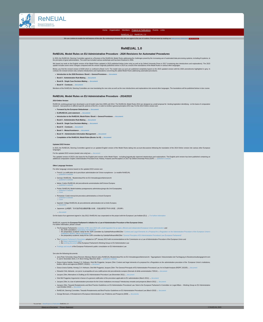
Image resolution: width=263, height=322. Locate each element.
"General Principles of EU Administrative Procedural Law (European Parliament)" (152, 235)
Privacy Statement (66, 307)
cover (61, 192)
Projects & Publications (141, 30)
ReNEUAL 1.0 (127, 35)
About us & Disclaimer (50, 307)
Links (162, 30)
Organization (114, 30)
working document (70, 243)
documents (135, 294)
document (113, 74)
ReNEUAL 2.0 (140, 35)
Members (126, 30)
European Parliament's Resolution (72, 239)
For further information (158, 216)
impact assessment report (72, 241)
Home (104, 30)
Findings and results (64, 246)
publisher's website (164, 158)
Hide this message (193, 38)
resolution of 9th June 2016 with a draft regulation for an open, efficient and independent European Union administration (120, 228)
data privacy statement (179, 38)
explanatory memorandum (86, 230)
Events (155, 30)
